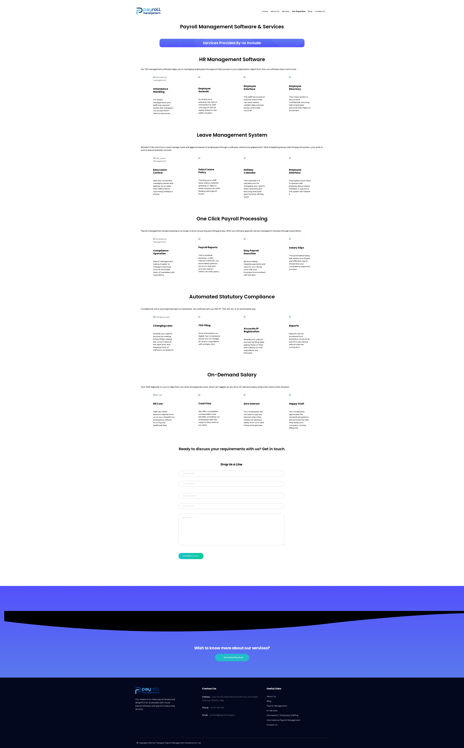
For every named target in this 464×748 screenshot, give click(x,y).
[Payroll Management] (149, 11)
